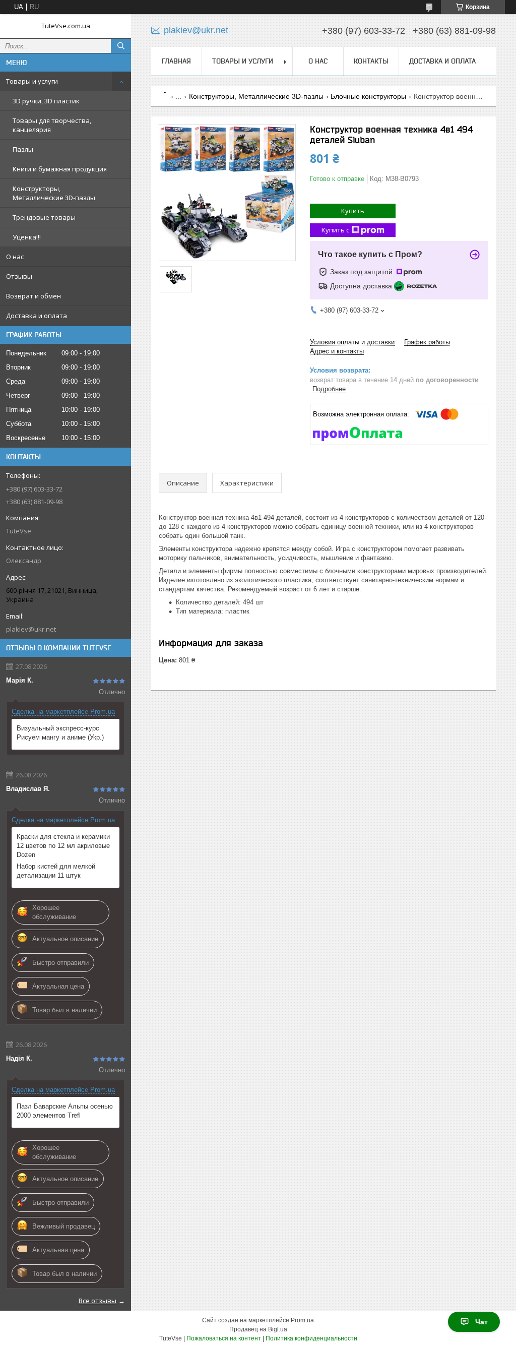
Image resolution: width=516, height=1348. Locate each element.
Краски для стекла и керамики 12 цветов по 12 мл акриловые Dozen (63, 846)
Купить (352, 210)
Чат (481, 1322)
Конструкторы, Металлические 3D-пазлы (54, 193)
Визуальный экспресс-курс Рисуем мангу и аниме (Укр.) (60, 732)
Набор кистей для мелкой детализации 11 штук (56, 871)
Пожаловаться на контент (223, 1338)
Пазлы (23, 149)
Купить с (335, 229)
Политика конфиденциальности (311, 1338)
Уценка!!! (27, 236)
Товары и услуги (32, 81)
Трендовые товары (44, 217)
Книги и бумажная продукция (60, 168)
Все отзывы (97, 1300)
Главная (176, 61)
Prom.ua (302, 1320)
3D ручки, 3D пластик (46, 100)
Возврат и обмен (33, 295)
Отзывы (19, 276)
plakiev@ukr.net (31, 629)
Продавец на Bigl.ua (258, 1329)
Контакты (371, 61)
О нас (15, 256)
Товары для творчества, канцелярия (52, 125)
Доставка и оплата (36, 315)
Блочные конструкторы (368, 96)
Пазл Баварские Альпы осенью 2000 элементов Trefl (65, 1110)
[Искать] (121, 45)
